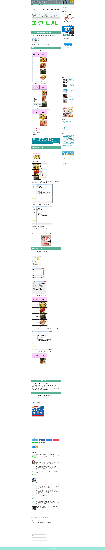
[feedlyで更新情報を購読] (70, 1)
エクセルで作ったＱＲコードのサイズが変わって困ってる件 (46, 490)
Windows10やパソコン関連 (40, 4)
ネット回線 (57, 4)
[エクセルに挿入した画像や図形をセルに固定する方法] (49, 440)
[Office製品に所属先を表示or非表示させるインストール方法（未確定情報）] (34, 462)
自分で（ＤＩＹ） (46, 4)
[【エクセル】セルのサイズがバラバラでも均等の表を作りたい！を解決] (34, 486)
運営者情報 (68, 47)
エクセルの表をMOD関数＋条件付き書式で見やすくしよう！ (46, 466)
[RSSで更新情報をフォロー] (72, 1)
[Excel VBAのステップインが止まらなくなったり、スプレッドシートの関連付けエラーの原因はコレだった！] (34, 508)
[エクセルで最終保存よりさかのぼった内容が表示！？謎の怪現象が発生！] (34, 480)
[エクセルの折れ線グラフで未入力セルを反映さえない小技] (34, 503)
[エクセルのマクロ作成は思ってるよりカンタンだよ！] (34, 497)
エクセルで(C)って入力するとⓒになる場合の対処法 (40, 517)
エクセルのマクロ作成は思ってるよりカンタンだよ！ (45, 495)
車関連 (35, 4)
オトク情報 (64, 123)
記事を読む (37, 464)
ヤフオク (54, 4)
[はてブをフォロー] (69, 1)
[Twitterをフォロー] (67, 1)
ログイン (64, 159)
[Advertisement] (46, 372)
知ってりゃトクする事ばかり (40, 1)
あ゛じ (70, 136)
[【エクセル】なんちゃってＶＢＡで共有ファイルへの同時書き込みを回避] (34, 473)
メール (33, 535)
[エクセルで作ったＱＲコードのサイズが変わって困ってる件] (34, 492)
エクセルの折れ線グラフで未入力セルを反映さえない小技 (45, 501)
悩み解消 (32, 4)
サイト (33, 538)
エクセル (51, 4)
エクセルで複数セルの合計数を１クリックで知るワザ (45, 454)
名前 (33, 532)
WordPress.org (65, 163)
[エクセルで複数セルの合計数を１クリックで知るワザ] (34, 456)
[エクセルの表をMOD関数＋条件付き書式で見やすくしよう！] (34, 468)
